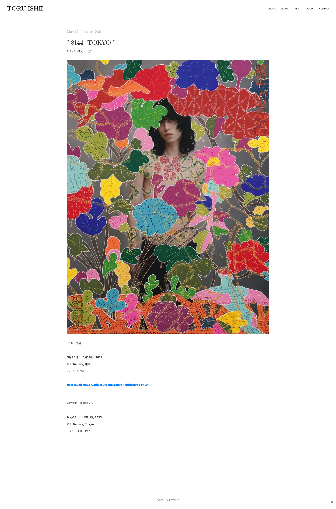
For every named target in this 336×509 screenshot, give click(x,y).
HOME (272, 8)
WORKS (285, 8)
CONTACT (324, 8)
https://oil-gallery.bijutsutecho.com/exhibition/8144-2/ (107, 384)
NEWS (298, 8)
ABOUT (310, 8)
